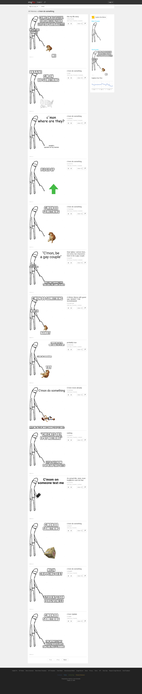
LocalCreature (70, 390)
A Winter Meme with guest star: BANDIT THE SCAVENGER (76, 299)
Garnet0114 (70, 258)
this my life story (73, 16)
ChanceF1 (70, 525)
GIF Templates (51, 670)
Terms (96, 670)
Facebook (59, 675)
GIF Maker (21, 670)
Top (33, 6)
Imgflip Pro (14, 670)
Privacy (91, 670)
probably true (72, 342)
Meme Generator (30, 670)
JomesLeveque (70, 344)
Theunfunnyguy (70, 209)
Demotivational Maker (69, 670)
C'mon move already (74, 388)
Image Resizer (79, 670)
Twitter (65, 675)
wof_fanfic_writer (71, 303)
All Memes (32, 11)
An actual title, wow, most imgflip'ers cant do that (76, 479)
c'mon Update (72, 614)
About (86, 670)
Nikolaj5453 (70, 571)
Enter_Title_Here (71, 18)
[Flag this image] (85, 23)
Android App (71, 675)
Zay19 (69, 73)
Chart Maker (60, 670)
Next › (65, 659)
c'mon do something (74, 71)
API (100, 670)
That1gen (69, 616)
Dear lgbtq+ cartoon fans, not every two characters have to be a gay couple (76, 254)
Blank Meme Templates (41, 670)
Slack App (105, 670)
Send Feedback (126, 670)
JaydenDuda (70, 118)
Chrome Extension (80, 675)
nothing (69, 433)
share (78, 23)
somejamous (70, 435)
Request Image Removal (115, 670)
